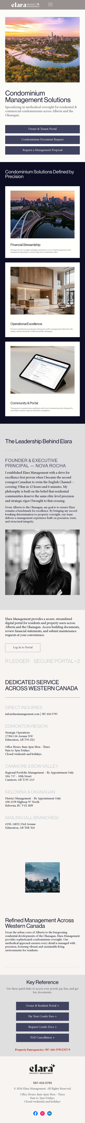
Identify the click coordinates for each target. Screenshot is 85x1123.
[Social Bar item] (35, 1113)
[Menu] (50, 4)
